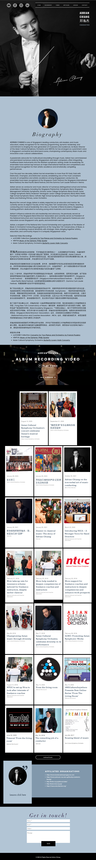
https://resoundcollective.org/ (56, 786)
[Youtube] (9, 5)
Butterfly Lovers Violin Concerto (55, 243)
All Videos (46, 377)
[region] (17, 782)
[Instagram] (21, 5)
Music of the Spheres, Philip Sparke (33, 241)
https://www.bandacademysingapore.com (60, 775)
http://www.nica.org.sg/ (54, 784)
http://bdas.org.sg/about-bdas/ (57, 781)
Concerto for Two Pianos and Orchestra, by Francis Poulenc (53, 238)
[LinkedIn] (27, 5)
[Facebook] (15, 5)
